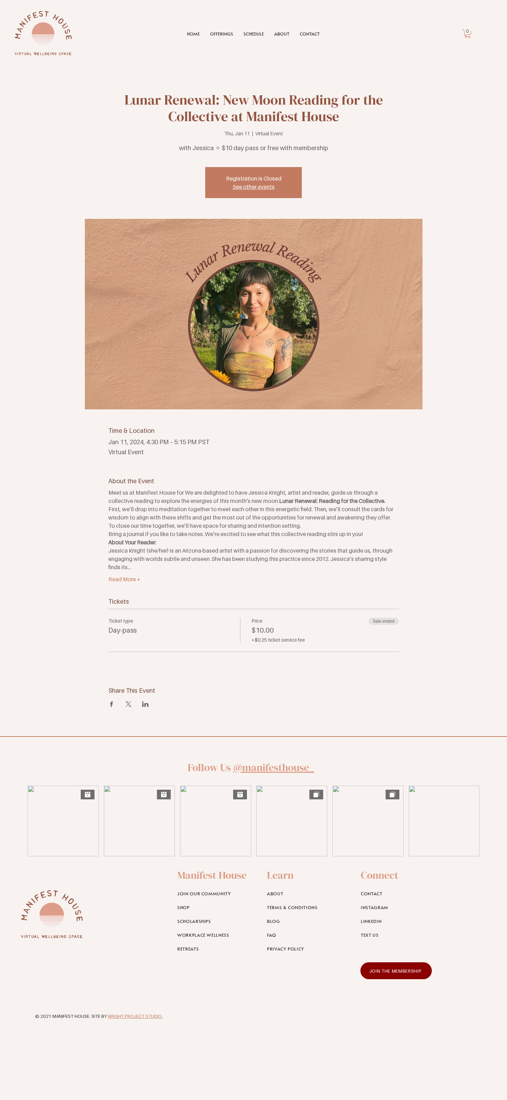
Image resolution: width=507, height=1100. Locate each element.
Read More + (124, 579)
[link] (468, 33)
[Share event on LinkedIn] (145, 704)
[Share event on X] (128, 704)
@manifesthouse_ (273, 767)
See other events (254, 186)
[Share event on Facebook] (111, 704)
